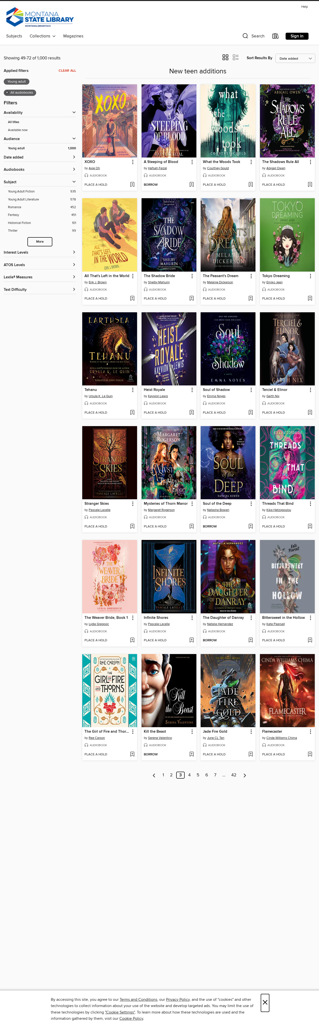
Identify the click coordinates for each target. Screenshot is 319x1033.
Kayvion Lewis (158, 396)
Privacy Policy (178, 999)
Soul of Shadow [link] (216, 390)
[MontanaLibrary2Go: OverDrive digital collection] (40, 17)
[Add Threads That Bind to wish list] (310, 526)
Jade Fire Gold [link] (215, 731)
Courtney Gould (218, 168)
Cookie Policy (131, 1018)
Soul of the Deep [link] (217, 504)
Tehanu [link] (90, 390)
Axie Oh (94, 168)
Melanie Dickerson (220, 282)
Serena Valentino (160, 738)
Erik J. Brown (98, 282)
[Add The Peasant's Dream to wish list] (250, 299)
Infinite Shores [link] (156, 618)
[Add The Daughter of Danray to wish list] (250, 640)
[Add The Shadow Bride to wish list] (191, 299)
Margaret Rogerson (161, 510)
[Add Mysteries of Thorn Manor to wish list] (191, 526)
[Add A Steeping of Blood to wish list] (191, 185)
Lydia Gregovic (99, 624)
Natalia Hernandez (220, 624)
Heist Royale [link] (154, 390)
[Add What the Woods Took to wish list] (250, 185)
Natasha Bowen (218, 510)
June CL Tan (215, 738)
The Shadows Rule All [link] (280, 162)
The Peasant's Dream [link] (220, 276)
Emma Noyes (216, 396)
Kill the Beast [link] (155, 731)
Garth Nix (272, 396)
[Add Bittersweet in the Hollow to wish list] (310, 640)
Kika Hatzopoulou (278, 510)
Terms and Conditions (138, 999)
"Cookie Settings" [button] (120, 1012)
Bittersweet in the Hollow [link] (283, 618)
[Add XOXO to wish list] (132, 185)
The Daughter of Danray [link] (223, 618)
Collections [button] (41, 36)
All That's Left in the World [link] (106, 276)
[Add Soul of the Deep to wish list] (250, 526)
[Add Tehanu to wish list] (132, 413)
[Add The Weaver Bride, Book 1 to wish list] (132, 640)
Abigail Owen (275, 168)
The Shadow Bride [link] (159, 276)
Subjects (14, 36)
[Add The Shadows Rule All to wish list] (310, 185)
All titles (13, 122)
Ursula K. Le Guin (101, 396)
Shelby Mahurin (159, 282)
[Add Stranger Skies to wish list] (132, 526)
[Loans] (275, 37)
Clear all (67, 70)
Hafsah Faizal (157, 168)
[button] (253, 37)
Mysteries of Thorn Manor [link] (166, 504)
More (40, 242)
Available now (18, 130)
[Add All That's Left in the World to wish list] (132, 299)
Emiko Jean (274, 282)
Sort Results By (259, 58)
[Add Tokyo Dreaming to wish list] (310, 299)
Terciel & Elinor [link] (274, 390)
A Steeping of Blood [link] (161, 162)
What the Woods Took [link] (221, 162)
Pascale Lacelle (99, 510)
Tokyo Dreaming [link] (276, 276)
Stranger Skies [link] (96, 504)
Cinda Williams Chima (281, 738)
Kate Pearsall (275, 624)
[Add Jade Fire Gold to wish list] (250, 754)
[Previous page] (154, 775)
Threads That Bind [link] (278, 504)
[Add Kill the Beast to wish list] (191, 754)
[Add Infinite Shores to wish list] (191, 640)
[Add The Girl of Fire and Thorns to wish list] (132, 754)
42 (234, 775)
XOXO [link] (89, 162)
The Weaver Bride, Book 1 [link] (106, 618)
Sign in (297, 36)
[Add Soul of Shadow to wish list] (250, 413)
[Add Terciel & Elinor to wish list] (310, 413)
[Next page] (245, 775)
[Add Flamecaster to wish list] (310, 754)
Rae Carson (97, 738)
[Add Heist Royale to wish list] (191, 413)
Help (304, 7)
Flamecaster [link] (272, 731)
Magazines (73, 36)
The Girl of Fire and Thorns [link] (107, 731)
